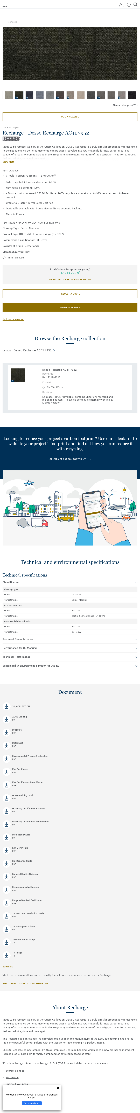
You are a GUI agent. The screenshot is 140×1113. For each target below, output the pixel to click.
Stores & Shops (15, 1070)
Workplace (12, 1077)
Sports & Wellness (17, 1084)
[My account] (121, 5)
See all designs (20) (125, 105)
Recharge (12, 22)
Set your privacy (32, 1103)
